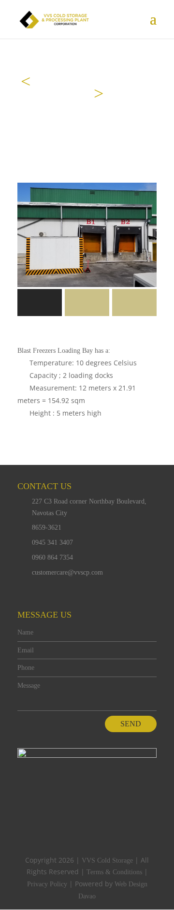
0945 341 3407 (52, 542)
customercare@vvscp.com (67, 572)
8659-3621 (46, 527)
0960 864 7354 (52, 557)
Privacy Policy (47, 884)
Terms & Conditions (114, 872)
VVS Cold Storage (107, 860)
